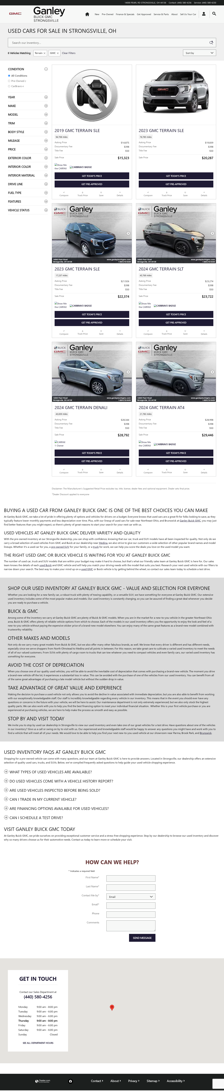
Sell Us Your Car (188, 14)
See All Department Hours (38, 1042)
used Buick (46, 565)
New (97, 14)
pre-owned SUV (60, 546)
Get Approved (144, 14)
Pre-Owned (107, 14)
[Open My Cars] (203, 14)
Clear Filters (68, 53)
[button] (92, 137)
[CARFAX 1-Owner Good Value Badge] (61, 444)
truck (96, 546)
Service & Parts (161, 14)
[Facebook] (70, 1081)
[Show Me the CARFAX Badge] (61, 167)
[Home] (18, 14)
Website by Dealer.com (42, 1081)
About (174, 14)
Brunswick (206, 733)
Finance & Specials (125, 14)
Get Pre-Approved (91, 184)
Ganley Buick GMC (190, 520)
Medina (103, 543)
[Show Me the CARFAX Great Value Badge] (61, 306)
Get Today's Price (92, 175)
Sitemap (152, 1081)
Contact (96, 1081)
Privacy (132, 1081)
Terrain (38, 53)
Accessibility (175, 1081)
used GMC (87, 569)
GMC (53, 53)
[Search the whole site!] (214, 13)
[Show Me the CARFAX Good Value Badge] (145, 444)
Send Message (142, 937)
